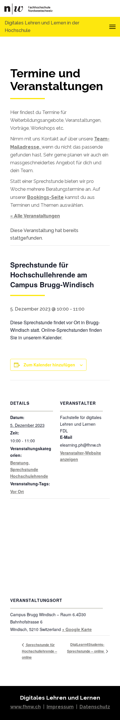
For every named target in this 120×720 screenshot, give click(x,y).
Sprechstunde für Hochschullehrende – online (39, 651)
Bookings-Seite (45, 197)
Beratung (19, 463)
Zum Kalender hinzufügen (49, 365)
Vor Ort (17, 491)
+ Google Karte (77, 629)
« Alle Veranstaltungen (35, 215)
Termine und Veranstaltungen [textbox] (56, 80)
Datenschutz (95, 707)
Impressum (60, 707)
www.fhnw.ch (25, 707)
